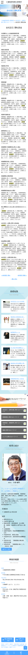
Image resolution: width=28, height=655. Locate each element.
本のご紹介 (7, 549)
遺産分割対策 (5, 49)
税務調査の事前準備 (7, 176)
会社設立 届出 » (22, 275)
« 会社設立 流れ (5, 275)
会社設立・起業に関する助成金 (10, 223)
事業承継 (3, 82)
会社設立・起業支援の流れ (9, 257)
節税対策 (3, 98)
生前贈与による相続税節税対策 (10, 33)
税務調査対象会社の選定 (8, 190)
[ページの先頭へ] (25, 648)
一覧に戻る (14, 279)
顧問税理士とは (5, 131)
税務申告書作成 (5, 114)
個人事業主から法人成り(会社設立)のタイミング (13, 207)
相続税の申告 (5, 66)
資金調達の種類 (5, 241)
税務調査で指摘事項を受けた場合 (10, 147)
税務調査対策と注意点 (7, 161)
